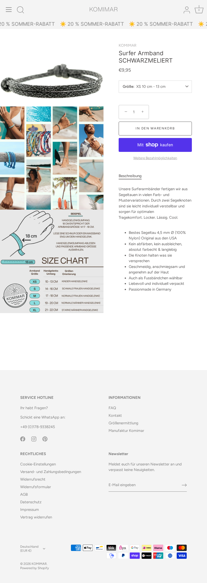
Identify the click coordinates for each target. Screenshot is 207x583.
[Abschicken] (184, 485)
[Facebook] (22, 438)
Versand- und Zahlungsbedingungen (50, 471)
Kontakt (115, 415)
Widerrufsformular (35, 487)
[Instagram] (33, 438)
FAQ (112, 408)
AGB (24, 494)
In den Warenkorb (155, 128)
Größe (128, 87)
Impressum (29, 509)
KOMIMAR (127, 45)
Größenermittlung (123, 423)
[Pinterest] (44, 438)
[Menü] (8, 9)
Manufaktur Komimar (126, 430)
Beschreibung (130, 176)
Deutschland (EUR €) (29, 548)
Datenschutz (30, 502)
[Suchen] (20, 10)
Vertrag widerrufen (36, 517)
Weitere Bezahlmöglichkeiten (155, 158)
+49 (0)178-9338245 (37, 427)
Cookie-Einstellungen (38, 464)
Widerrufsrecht (32, 479)
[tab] (133, 176)
